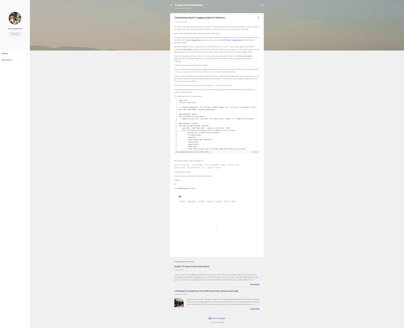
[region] (217, 124)
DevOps (182, 201)
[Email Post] (180, 197)
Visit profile (15, 34)
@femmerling (183, 188)
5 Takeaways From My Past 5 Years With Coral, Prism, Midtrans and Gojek (206, 291)
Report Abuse (7, 60)
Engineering (191, 201)
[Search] (262, 6)
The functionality (186, 49)
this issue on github (245, 56)
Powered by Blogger (218, 318)
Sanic (233, 201)
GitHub (207, 152)
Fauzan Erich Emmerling (189, 5)
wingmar (221, 322)
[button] (258, 18)
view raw (255, 152)
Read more (255, 284)
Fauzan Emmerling (15, 29)
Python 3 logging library (234, 40)
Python (226, 201)
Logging (218, 201)
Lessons (210, 201)
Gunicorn (201, 201)
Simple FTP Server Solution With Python (191, 266)
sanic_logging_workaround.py (184, 152)
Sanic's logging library (194, 40)
